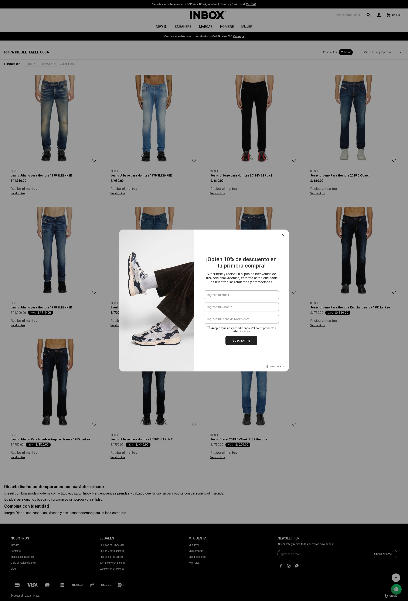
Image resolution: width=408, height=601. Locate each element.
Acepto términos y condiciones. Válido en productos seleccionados (243, 329)
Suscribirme (241, 340)
